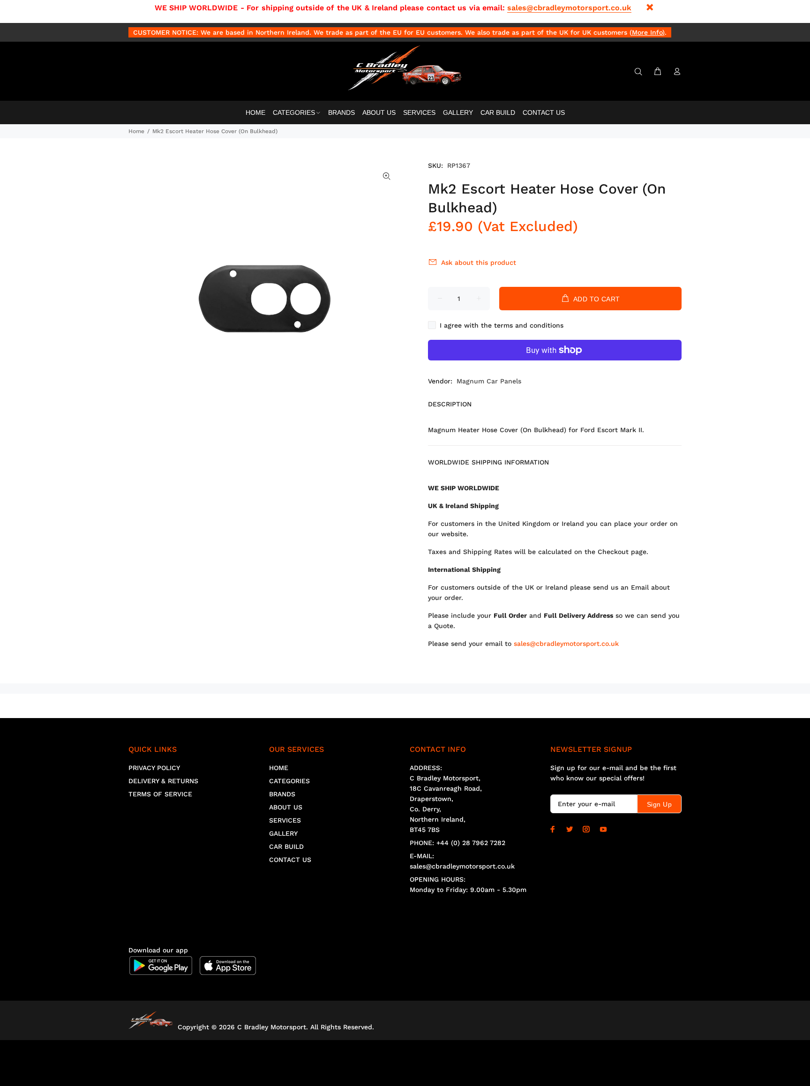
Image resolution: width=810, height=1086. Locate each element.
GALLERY (283, 833)
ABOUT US (285, 807)
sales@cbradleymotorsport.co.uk (569, 7)
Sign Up (659, 804)
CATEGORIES (289, 781)
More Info (647, 32)
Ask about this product (478, 262)
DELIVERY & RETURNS (163, 781)
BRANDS (282, 794)
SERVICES (285, 820)
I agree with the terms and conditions (501, 325)
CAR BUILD (286, 846)
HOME (278, 767)
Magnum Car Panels (489, 381)
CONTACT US (290, 859)
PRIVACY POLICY (154, 767)
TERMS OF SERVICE (160, 794)
